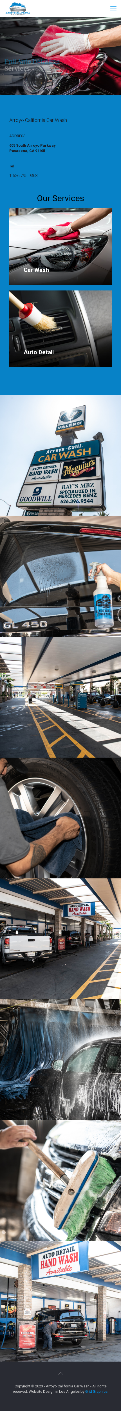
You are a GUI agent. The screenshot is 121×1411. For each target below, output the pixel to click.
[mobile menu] (113, 8)
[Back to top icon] (60, 1373)
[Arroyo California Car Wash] (17, 8)
